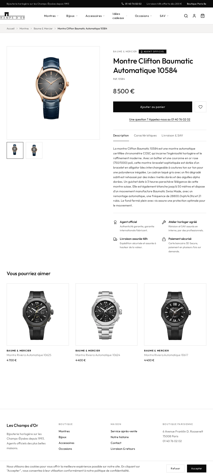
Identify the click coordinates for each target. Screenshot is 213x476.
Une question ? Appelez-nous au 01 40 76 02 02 (159, 119)
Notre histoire (120, 437)
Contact (116, 443)
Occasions (142, 16)
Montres (50, 16)
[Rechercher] (186, 16)
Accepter (196, 468)
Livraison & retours (123, 449)
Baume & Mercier (43, 28)
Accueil (11, 28)
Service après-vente (124, 431)
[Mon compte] (194, 16)
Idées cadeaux (118, 16)
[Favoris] (200, 106)
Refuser (175, 468)
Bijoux (70, 16)
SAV (163, 16)
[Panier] (202, 16)
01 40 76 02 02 (133, 3)
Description (121, 135)
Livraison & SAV (172, 135)
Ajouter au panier (152, 107)
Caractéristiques (145, 135)
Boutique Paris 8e (196, 3)
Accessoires (93, 16)
